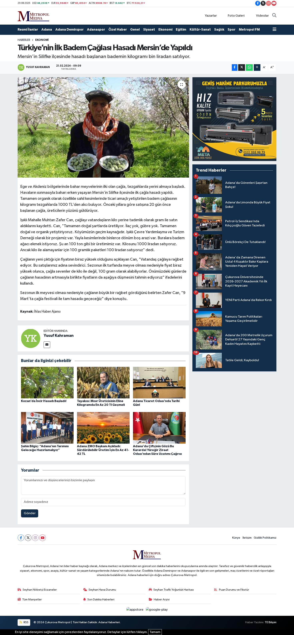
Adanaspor (96, 29)
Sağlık (219, 29)
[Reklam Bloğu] (234, 119)
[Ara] (274, 15)
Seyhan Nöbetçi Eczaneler (40, 589)
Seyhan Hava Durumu (102, 589)
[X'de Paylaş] (241, 67)
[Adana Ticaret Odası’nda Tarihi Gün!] (159, 382)
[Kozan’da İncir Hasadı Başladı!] (47, 382)
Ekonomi (165, 29)
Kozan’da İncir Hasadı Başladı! (43, 401)
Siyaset (149, 29)
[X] (28, 537)
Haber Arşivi (162, 599)
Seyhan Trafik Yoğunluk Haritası (173, 589)
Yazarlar (211, 15)
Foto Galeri (236, 15)
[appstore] (135, 609)
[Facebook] (21, 537)
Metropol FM (249, 29)
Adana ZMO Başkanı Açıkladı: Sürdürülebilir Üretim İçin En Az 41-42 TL (103, 450)
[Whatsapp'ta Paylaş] (249, 67)
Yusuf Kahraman (59, 336)
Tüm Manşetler (32, 599)
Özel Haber (117, 29)
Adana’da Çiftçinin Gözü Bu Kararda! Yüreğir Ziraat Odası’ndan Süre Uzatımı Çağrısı (157, 450)
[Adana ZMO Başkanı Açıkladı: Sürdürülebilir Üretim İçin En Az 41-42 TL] (103, 427)
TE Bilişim (270, 622)
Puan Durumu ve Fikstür (234, 589)
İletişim (247, 537)
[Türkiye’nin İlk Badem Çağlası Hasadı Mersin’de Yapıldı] (103, 127)
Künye (236, 537)
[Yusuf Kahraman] (30, 338)
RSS (25, 622)
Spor (231, 29)
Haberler (24, 40)
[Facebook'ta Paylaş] (234, 67)
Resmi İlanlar (28, 29)
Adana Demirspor (69, 29)
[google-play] (157, 609)
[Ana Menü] (274, 29)
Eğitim (181, 29)
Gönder (30, 513)
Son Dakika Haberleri (100, 599)
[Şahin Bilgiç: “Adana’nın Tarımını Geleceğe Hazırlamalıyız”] (47, 427)
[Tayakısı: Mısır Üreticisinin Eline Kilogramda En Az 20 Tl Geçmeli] (103, 382)
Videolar (262, 15)
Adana (46, 29)
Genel (135, 29)
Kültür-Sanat (200, 29)
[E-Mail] (47, 344)
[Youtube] (42, 537)
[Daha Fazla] (257, 67)
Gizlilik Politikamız (265, 537)
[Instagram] (35, 537)
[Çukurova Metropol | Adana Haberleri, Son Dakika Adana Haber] (34, 15)
